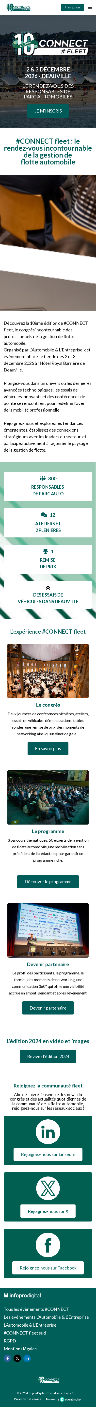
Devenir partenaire (48, 1008)
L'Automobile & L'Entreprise (30, 1325)
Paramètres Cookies (27, 1399)
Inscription (72, 7)
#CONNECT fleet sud (25, 1333)
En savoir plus (48, 748)
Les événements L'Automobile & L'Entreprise (46, 1317)
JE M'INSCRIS (48, 111)
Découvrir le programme (48, 881)
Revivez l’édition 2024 (48, 1056)
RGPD (10, 1340)
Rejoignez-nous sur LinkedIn (48, 1154)
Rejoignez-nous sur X (48, 1211)
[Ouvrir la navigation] (90, 7)
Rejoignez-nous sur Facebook (48, 1267)
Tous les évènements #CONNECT (36, 1309)
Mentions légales (20, 1348)
